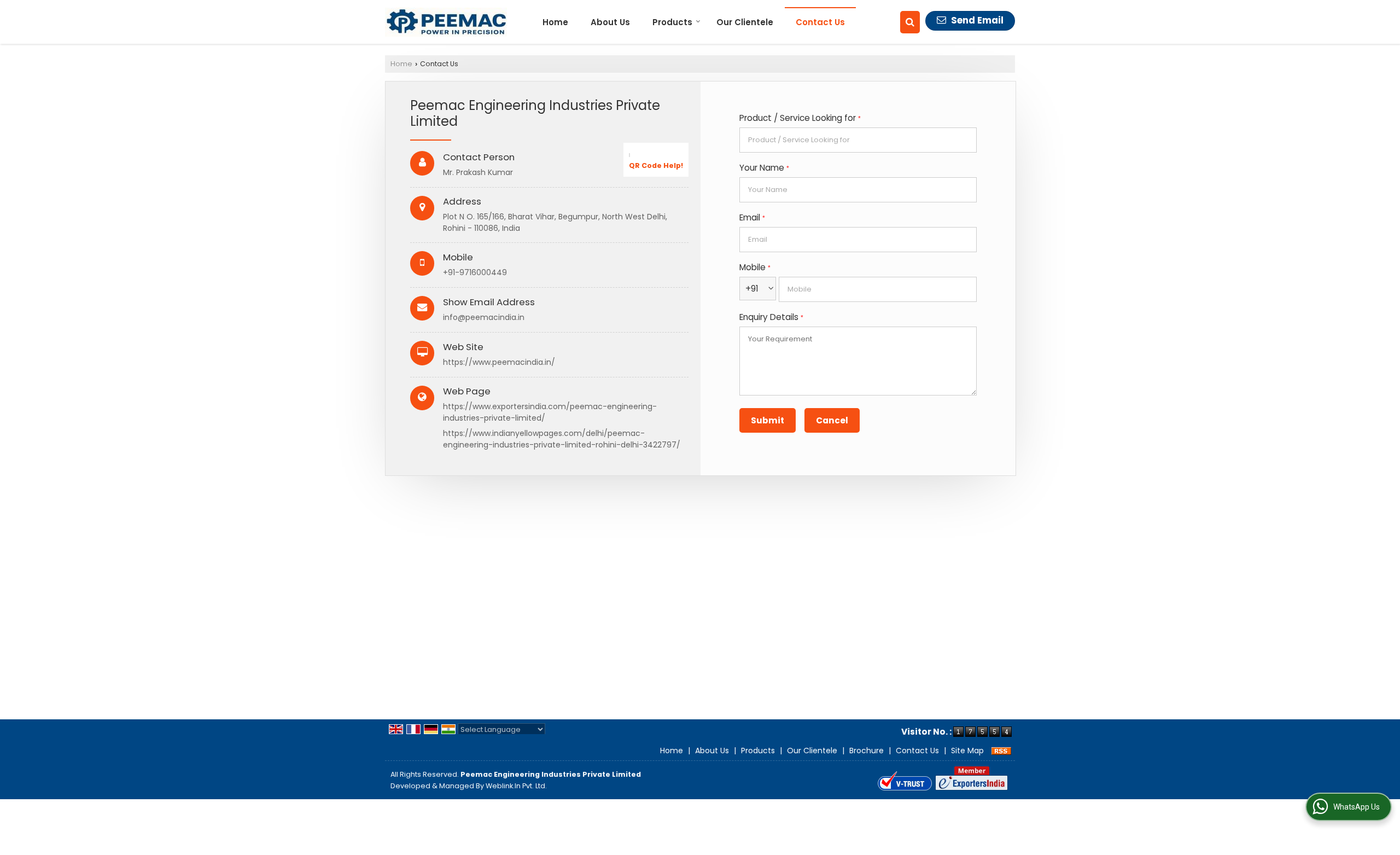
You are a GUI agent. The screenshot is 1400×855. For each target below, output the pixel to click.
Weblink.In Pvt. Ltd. (516, 785)
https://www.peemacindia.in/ (499, 362)
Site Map (967, 750)
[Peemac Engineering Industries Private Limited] (446, 22)
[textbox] (858, 140)
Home (555, 22)
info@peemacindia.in (483, 317)
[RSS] (1001, 750)
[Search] (910, 22)
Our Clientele (744, 22)
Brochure (866, 750)
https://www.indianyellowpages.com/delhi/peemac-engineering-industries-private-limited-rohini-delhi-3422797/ (561, 439)
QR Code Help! (656, 165)
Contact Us (820, 22)
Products (672, 22)
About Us (610, 22)
